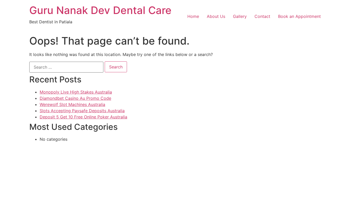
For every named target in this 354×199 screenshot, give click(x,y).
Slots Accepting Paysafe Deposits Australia (82, 110)
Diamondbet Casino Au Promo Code (75, 98)
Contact (262, 16)
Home (193, 16)
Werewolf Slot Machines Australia (72, 104)
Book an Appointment (299, 16)
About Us (216, 16)
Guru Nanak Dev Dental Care (100, 10)
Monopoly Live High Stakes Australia (76, 92)
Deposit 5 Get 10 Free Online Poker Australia (83, 116)
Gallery (240, 16)
